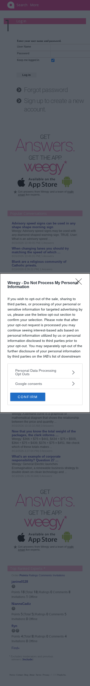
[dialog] (45, 343)
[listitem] (45, 372)
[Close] (80, 283)
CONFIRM (28, 397)
